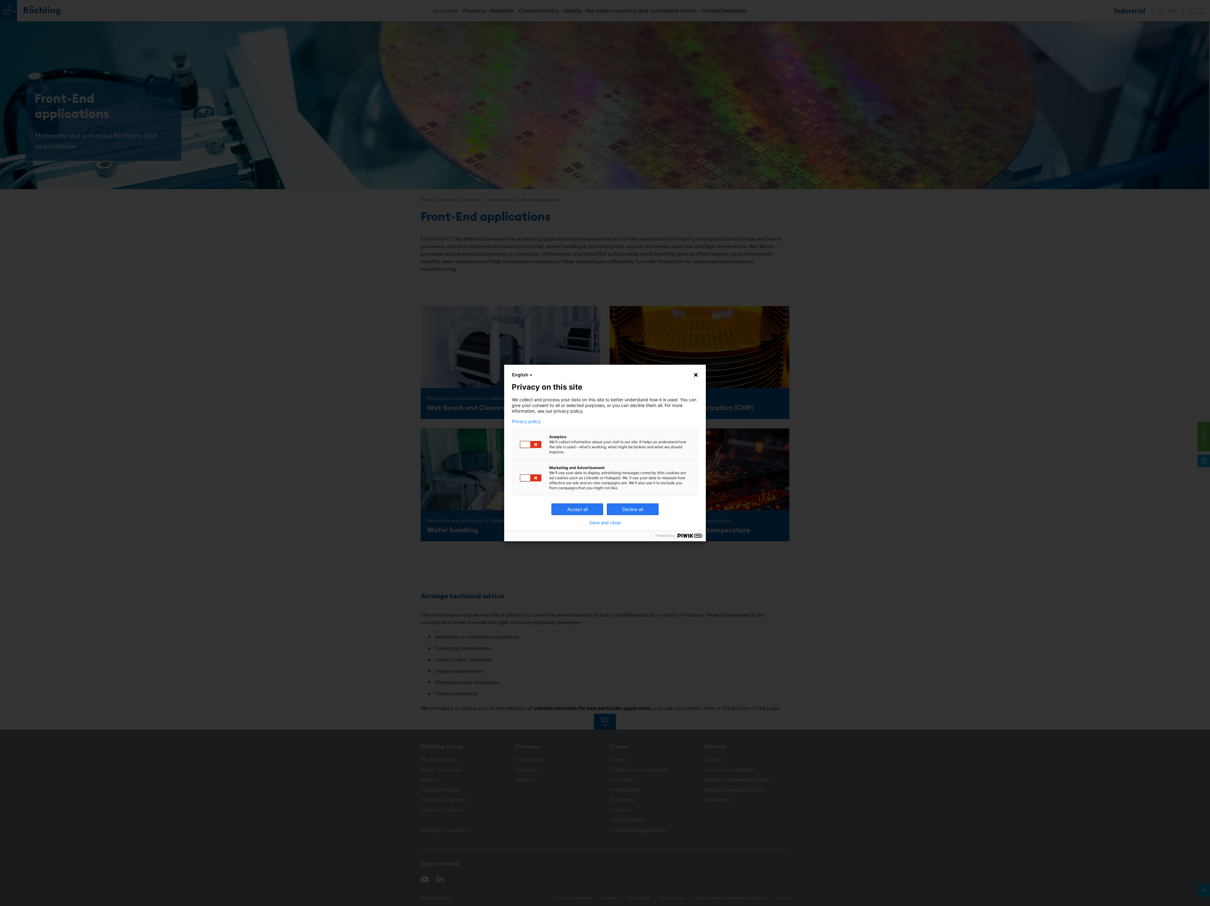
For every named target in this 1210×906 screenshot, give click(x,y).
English (520, 374)
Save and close (605, 522)
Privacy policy (526, 421)
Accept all (577, 509)
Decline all (632, 509)
